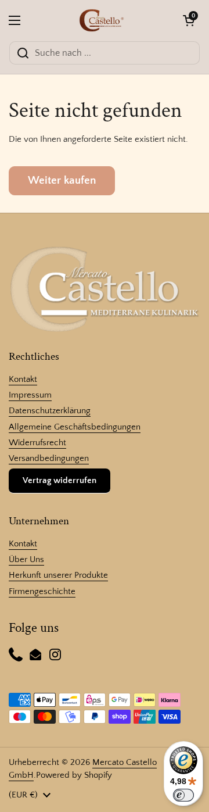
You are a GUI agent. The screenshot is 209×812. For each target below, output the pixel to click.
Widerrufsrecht (37, 443)
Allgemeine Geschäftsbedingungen (74, 427)
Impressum (30, 395)
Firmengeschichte (42, 591)
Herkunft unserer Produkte (58, 575)
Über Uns (26, 559)
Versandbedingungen (49, 458)
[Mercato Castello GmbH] (102, 20)
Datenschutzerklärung (50, 411)
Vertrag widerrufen (59, 480)
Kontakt (23, 379)
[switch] (183, 795)
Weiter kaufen (62, 180)
